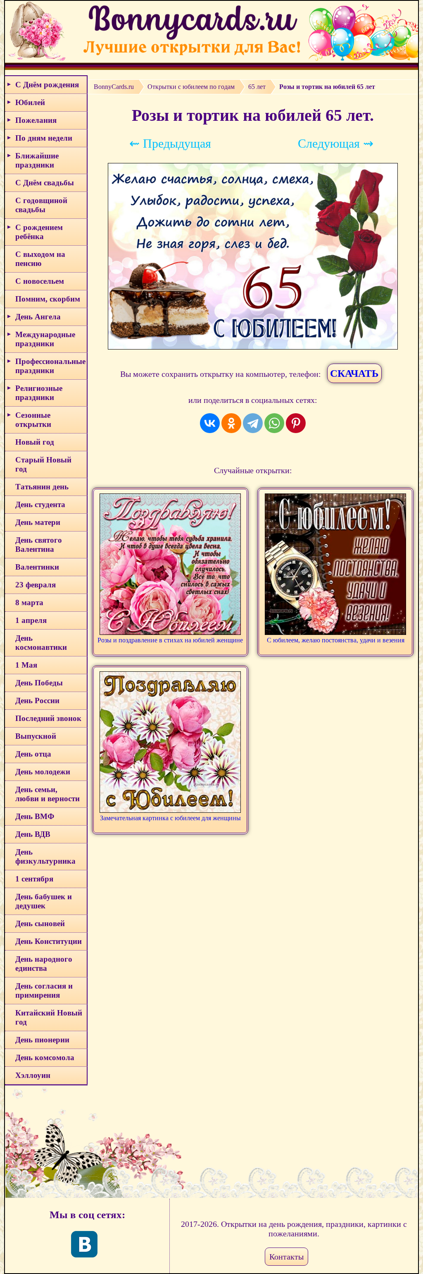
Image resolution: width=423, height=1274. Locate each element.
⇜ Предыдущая (170, 143)
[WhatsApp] (274, 423)
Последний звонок (48, 718)
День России (37, 700)
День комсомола (44, 1057)
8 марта (29, 602)
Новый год (34, 442)
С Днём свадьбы (44, 182)
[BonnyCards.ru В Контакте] (84, 1244)
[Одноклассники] (231, 423)
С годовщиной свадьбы (41, 205)
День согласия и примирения (44, 990)
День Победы (39, 682)
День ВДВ (32, 834)
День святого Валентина (38, 544)
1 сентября (34, 878)
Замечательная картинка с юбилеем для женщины (170, 817)
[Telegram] (253, 423)
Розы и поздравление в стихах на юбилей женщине (170, 640)
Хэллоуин (32, 1075)
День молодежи (42, 771)
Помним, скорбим (47, 299)
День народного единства (43, 963)
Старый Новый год (43, 464)
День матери (37, 522)
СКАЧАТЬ (354, 373)
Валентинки (37, 567)
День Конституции (48, 941)
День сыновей (40, 923)
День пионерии (42, 1039)
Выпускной (35, 736)
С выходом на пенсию (40, 259)
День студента (40, 504)
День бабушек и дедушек (43, 901)
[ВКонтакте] (210, 423)
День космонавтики (41, 642)
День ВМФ (34, 816)
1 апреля (31, 620)
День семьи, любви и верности (47, 794)
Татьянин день (42, 486)
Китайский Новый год (48, 1017)
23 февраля (35, 584)
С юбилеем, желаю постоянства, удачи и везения (335, 640)
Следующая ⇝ (335, 143)
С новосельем (39, 281)
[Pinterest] (296, 423)
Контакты (286, 1256)
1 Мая (26, 665)
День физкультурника (45, 856)
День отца (33, 754)
